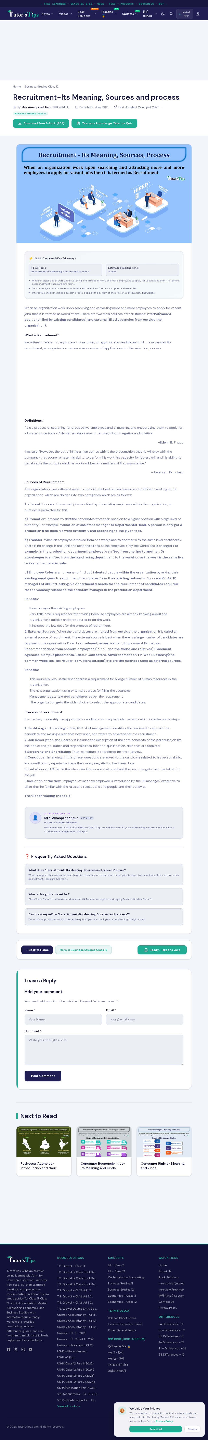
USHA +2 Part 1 (66, 1357)
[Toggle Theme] (163, 13)
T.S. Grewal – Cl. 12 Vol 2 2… (75, 1296)
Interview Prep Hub (171, 1289)
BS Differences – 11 (171, 1336)
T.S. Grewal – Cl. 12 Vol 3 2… (75, 1302)
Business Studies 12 (121, 1289)
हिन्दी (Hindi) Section (171, 1295)
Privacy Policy (168, 1308)
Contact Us (166, 1302)
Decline (192, 1429)
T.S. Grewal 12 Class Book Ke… (76, 1272)
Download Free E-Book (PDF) (44, 123)
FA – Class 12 (116, 1271)
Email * (111, 1010)
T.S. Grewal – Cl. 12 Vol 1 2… (75, 1290)
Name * (30, 1010)
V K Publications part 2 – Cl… (76, 1400)
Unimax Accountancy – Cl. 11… (77, 1315)
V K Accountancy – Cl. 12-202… (78, 1394)
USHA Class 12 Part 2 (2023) (75, 1375)
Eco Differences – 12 (172, 1348)
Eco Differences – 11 (172, 1330)
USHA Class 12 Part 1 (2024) (75, 1369)
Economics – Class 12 (122, 1302)
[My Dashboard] (198, 13)
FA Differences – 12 (171, 1342)
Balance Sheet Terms (122, 1318)
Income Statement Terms (125, 1324)
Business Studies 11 (120, 1283)
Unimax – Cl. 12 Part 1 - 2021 (75, 1339)
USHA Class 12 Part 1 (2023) (75, 1363)
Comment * (33, 1031)
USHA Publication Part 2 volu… (77, 1388)
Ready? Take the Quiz (165, 950)
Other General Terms (122, 1330)
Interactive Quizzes (171, 1283)
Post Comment (43, 1076)
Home (17, 86)
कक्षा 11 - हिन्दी (115, 1352)
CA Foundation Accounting (126, 1277)
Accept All (156, 1429)
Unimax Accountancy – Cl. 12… (77, 1321)
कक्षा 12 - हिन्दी (116, 1358)
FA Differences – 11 (171, 1324)
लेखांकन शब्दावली (117, 1371)
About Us (165, 1271)
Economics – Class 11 (122, 1295)
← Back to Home (37, 950)
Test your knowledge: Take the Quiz (107, 123)
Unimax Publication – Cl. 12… (75, 1345)
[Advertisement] (104, 49)
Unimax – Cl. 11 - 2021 (71, 1333)
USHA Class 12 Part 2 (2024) (76, 1382)
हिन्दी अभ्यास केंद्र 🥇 (119, 1346)
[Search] (171, 13)
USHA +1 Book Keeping (72, 1351)
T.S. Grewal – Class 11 (71, 1266)
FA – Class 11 (116, 1265)
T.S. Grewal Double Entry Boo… (77, 1308)
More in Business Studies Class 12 (83, 950)
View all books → (69, 1406)
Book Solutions (169, 1277)
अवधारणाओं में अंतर (118, 1364)
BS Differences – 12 (171, 1354)
